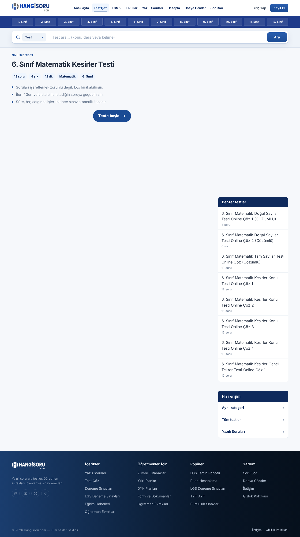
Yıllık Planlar (147, 481)
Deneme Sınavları (98, 488)
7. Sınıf (161, 21)
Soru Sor (216, 8)
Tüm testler (231, 420)
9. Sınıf (208, 21)
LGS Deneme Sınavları (102, 496)
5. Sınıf (115, 21)
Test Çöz (100, 8)
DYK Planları (147, 488)
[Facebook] (45, 493)
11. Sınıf (254, 21)
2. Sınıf (45, 21)
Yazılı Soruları (152, 8)
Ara (277, 37)
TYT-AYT (197, 496)
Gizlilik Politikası (255, 496)
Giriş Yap (259, 8)
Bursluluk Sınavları (204, 504)
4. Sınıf (92, 21)
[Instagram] (16, 493)
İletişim (248, 488)
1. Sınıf (22, 21)
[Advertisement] (112, 159)
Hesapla (174, 8)
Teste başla (108, 115)
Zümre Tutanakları (152, 473)
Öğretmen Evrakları (100, 512)
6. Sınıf (138, 21)
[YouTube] (26, 493)
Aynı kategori (233, 408)
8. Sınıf (185, 21)
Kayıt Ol (279, 8)
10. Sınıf (231, 21)
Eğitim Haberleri (97, 504)
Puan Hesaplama (203, 481)
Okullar (131, 8)
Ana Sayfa (81, 8)
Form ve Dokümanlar (154, 496)
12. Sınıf (277, 21)
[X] (35, 493)
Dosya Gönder (195, 8)
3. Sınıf (69, 21)
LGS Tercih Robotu (205, 473)
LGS (115, 8)
